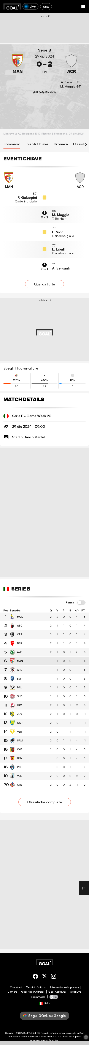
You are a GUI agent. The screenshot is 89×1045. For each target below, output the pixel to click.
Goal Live (75, 991)
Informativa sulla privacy (64, 987)
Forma (70, 602)
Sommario (11, 144)
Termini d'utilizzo (36, 987)
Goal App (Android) (32, 991)
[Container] (17, 64)
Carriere (12, 991)
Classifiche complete (44, 802)
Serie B (44, 50)
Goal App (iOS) (57, 991)
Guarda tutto (44, 284)
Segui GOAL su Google (47, 1016)
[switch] (81, 602)
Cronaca (61, 144)
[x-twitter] (44, 977)
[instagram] (53, 977)
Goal (25, 1033)
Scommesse (38, 996)
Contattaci (16, 987)
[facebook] (35, 977)
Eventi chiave (36, 144)
